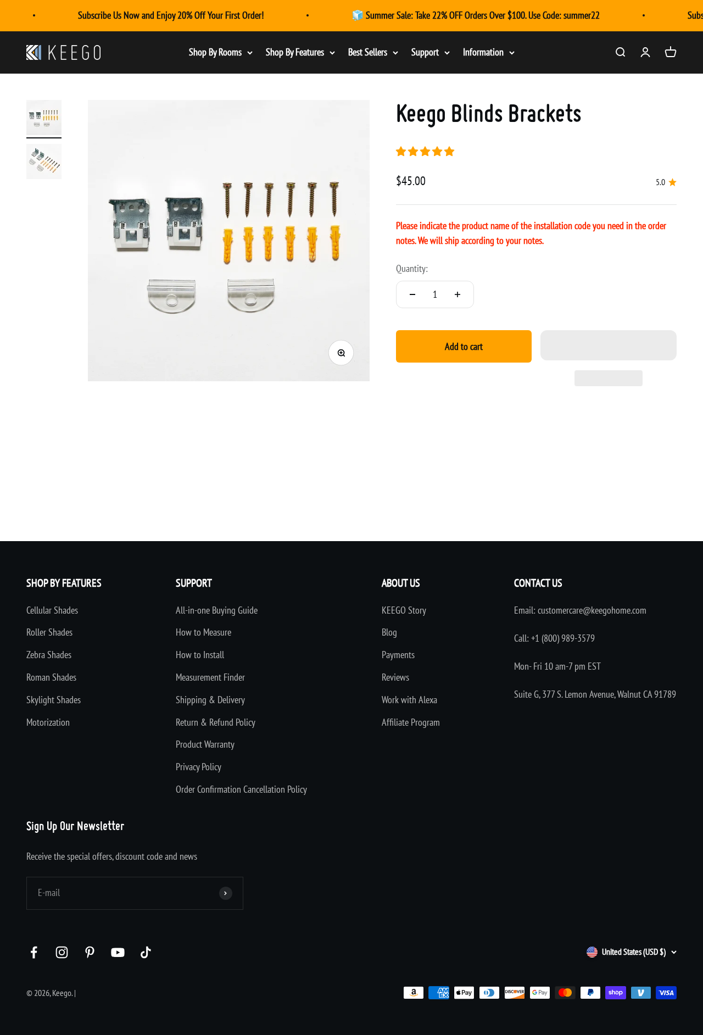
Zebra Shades (48, 654)
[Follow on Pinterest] (89, 952)
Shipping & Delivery (210, 699)
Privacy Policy (198, 766)
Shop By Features (295, 52)
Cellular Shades (52, 610)
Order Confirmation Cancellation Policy (241, 789)
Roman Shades (51, 677)
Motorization (48, 722)
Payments (398, 654)
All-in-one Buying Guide (217, 610)
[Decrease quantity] (412, 294)
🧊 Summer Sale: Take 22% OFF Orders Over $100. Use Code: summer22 (476, 15)
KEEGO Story (404, 610)
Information (483, 52)
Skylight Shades (53, 699)
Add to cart (464, 346)
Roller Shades (49, 632)
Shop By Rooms (215, 52)
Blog (389, 632)
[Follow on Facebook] (33, 952)
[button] (426, 151)
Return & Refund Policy (215, 722)
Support (425, 52)
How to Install (200, 654)
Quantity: (412, 268)
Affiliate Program (411, 722)
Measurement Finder (210, 677)
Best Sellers (367, 52)
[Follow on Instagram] (61, 952)
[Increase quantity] (457, 294)
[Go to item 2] (44, 163)
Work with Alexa (409, 699)
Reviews (395, 677)
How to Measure (203, 632)
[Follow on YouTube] (117, 952)
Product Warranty (205, 744)
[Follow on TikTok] (145, 952)
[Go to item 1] (44, 119)
